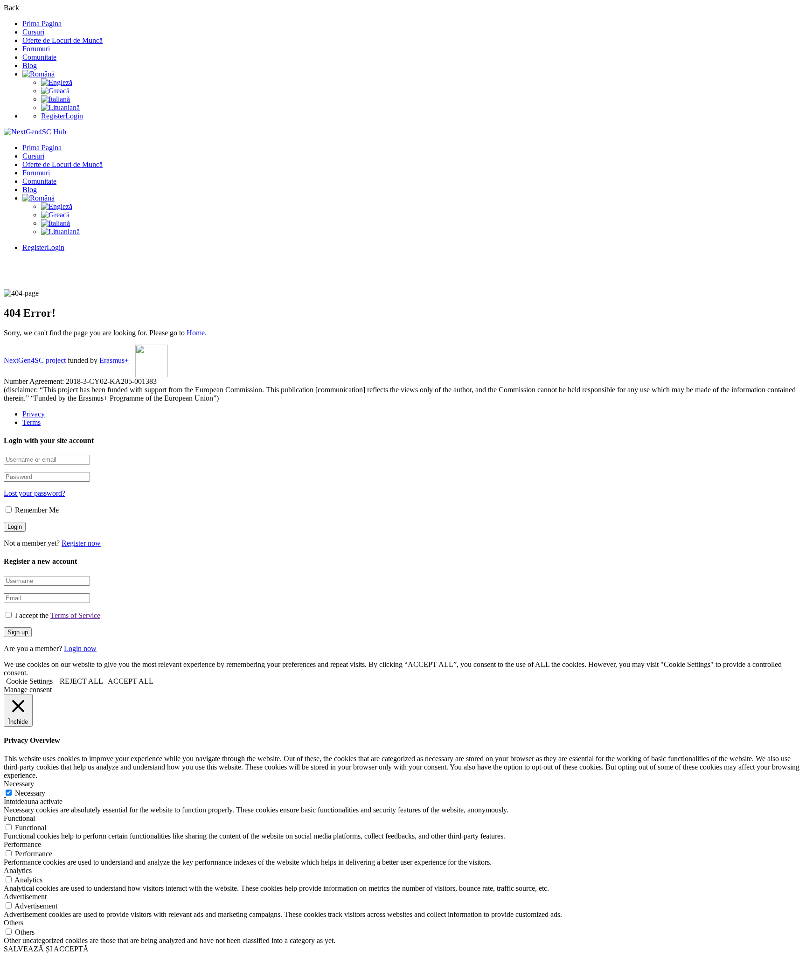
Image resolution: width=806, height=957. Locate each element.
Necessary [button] (19, 784)
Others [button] (13, 923)
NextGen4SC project (35, 360)
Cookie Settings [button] (29, 681)
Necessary (30, 793)
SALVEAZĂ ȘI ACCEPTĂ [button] (46, 949)
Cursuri (33, 32)
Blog (29, 65)
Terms (31, 422)
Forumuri (36, 49)
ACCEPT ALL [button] (130, 681)
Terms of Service (75, 615)
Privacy (33, 414)
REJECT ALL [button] (81, 681)
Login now (80, 648)
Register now (81, 543)
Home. (197, 333)
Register (53, 116)
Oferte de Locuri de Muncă (62, 40)
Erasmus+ (115, 360)
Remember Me (36, 510)
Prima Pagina (42, 24)
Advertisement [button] (25, 897)
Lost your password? (34, 493)
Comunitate (39, 57)
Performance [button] (22, 844)
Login (74, 116)
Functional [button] (19, 818)
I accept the (57, 615)
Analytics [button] (18, 870)
